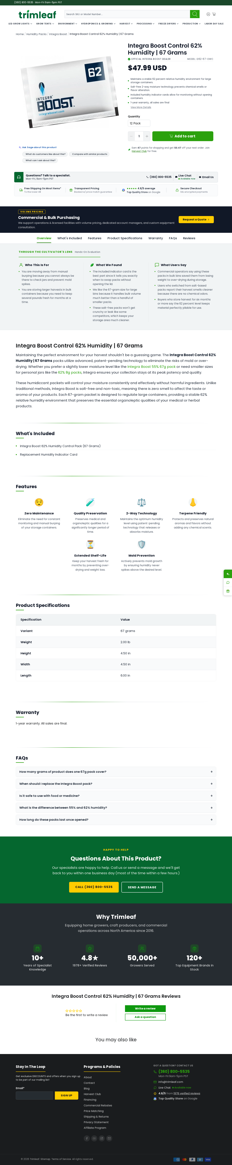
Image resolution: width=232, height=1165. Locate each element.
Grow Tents (43, 23)
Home (20, 34)
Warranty (155, 238)
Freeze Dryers (167, 23)
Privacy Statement (96, 1122)
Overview (44, 238)
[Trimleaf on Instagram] (102, 1138)
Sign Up (66, 1095)
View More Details (141, 107)
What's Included (69, 238)
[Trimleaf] (37, 14)
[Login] (208, 14)
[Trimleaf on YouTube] (94, 1138)
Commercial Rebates (98, 1105)
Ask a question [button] (145, 1017)
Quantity (134, 116)
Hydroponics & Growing (97, 23)
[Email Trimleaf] (109, 1138)
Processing (144, 23)
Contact (89, 1083)
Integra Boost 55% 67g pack (151, 366)
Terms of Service (61, 1159)
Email (20, 1088)
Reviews (189, 238)
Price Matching (94, 1111)
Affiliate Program (95, 1128)
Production (190, 23)
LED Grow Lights (19, 23)
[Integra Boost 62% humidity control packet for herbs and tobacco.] (70, 92)
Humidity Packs (36, 34)
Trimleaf (34, 1159)
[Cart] (214, 14)
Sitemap (45, 1159)
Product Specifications (125, 238)
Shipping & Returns (96, 1117)
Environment (66, 23)
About (88, 1077)
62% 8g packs (70, 372)
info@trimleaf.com (170, 1082)
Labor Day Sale (214, 23)
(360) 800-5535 (161, 177)
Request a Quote (194, 219)
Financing (90, 1100)
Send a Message (142, 887)
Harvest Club (139, 151)
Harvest (125, 23)
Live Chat (164, 1088)
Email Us (208, 177)
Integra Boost (58, 34)
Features (94, 238)
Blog (87, 1088)
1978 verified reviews (187, 1093)
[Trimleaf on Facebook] (87, 1138)
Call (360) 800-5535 (94, 887)
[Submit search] (195, 14)
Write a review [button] (145, 1008)
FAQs (173, 238)
